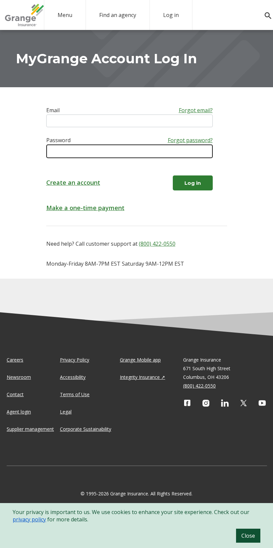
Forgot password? (190, 140)
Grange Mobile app (140, 360)
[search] (264, 15)
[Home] (24, 15)
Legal (66, 412)
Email (53, 110)
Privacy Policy (74, 360)
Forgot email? (196, 110)
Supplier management (30, 429)
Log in (171, 15)
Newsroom (19, 377)
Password (58, 140)
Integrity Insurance (140, 377)
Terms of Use (75, 394)
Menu (65, 15)
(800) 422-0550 (157, 243)
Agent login (19, 412)
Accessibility (73, 377)
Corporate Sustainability (85, 429)
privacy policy (29, 519)
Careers (15, 360)
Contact (15, 394)
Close (248, 535)
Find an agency (117, 15)
